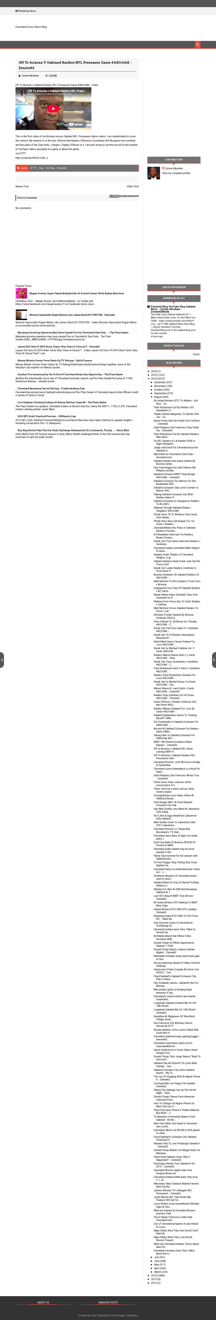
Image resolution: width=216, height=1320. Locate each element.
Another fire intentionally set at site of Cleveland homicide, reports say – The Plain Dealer (70, 374)
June (157, 1261)
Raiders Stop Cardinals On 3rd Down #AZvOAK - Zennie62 (174, 697)
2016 (154, 375)
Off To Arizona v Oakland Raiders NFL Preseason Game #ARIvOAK (52, 85)
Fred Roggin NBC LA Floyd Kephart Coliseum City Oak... (173, 804)
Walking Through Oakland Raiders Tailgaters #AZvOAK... (172, 509)
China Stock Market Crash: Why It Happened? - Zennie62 (172, 1158)
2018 (154, 371)
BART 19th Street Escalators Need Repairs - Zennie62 (173, 743)
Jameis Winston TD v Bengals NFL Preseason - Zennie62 (173, 1192)
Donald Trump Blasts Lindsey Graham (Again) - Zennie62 (174, 951)
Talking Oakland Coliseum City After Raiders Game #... (173, 496)
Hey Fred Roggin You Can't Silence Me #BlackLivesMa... (175, 469)
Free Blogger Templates (124, 1315)
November (160, 386)
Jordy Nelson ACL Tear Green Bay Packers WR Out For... (172, 1199)
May (157, 1264)
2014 (154, 1275)
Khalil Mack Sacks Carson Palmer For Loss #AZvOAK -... (174, 643)
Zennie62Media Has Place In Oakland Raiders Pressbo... (174, 529)
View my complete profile (176, 173)
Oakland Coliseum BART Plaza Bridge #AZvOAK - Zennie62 (174, 476)
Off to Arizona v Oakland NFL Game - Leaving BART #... (174, 750)
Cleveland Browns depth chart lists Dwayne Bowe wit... (173, 1172)
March (158, 1271)
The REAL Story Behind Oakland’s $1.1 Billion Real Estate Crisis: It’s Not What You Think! (173, 317)
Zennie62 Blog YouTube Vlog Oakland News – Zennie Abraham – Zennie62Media (173, 309)
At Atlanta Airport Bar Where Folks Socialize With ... (172, 937)
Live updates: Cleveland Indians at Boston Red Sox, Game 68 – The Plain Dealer (62, 402)
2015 (154, 378)
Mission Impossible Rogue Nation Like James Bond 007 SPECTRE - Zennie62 (72, 314)
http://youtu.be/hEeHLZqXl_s (31, 157)
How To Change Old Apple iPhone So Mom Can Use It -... (174, 1105)
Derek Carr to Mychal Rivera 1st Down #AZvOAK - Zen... (175, 683)
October (159, 389)
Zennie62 (61, 168)
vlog (41, 168)
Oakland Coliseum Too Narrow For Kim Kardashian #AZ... (175, 482)
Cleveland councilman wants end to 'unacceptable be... (173, 1045)
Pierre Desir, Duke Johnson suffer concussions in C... (172, 784)
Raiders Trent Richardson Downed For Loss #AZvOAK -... (174, 677)
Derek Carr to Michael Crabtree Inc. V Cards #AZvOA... (174, 650)
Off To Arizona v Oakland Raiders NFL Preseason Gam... (174, 757)
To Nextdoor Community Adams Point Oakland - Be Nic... (174, 1118)
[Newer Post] (2, 660)
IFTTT (22, 153)
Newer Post (22, 186)
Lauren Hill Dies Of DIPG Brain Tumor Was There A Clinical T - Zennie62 (59, 346)
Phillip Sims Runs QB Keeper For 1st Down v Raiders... (174, 523)
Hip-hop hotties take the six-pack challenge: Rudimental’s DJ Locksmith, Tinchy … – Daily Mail (73, 430)
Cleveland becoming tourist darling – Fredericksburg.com (51, 388)
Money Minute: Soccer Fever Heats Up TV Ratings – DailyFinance (55, 360)
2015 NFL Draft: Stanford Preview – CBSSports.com (47, 416)
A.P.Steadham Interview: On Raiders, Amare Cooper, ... (173, 536)
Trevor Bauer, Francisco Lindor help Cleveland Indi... (173, 1219)
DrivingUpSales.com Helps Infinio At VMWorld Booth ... (174, 797)
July (156, 1257)
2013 (154, 1279)
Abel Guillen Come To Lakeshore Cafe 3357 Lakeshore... (174, 824)
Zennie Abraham (174, 168)
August (158, 396)
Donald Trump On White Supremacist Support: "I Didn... (174, 944)
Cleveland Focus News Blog (31, 26)
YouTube (50, 168)
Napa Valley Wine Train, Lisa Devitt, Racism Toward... (173, 1239)
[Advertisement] (143, 27)
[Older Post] (214, 660)
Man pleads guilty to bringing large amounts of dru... (173, 991)
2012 (154, 1282)
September (160, 393)
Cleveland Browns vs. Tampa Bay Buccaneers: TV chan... (172, 830)
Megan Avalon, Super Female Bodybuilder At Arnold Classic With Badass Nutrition (76, 293)
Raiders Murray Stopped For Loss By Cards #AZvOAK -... (174, 710)
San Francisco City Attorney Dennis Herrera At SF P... (173, 1025)
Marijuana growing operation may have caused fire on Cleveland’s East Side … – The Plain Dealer (73, 332)
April (157, 1268)
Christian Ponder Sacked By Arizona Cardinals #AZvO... (173, 616)
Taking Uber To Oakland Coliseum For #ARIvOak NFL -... (174, 737)
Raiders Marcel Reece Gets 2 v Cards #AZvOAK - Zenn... (174, 657)
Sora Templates (99, 1315)
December (160, 382)
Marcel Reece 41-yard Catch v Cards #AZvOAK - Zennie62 (174, 690)
